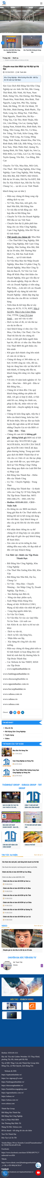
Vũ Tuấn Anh (17, 962)
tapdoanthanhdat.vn (21, 668)
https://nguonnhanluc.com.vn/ (13, 1093)
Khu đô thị (9, 728)
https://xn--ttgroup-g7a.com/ (12, 1078)
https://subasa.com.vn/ (10, 1100)
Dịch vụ (15, 58)
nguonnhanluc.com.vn (18, 684)
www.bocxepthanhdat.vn (14, 689)
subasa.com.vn (15, 694)
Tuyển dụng (9, 735)
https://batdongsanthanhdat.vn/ (13, 1082)
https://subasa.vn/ (8, 1096)
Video (7, 739)
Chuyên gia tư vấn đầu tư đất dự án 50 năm (17, 950)
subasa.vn (12, 699)
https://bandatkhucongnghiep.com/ (14, 1089)
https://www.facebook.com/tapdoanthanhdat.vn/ (18, 1172)
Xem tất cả (38, 855)
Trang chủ (6, 58)
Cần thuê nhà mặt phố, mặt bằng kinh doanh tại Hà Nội (20, 862)
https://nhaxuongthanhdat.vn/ (12, 1085)
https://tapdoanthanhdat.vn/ (12, 1075)
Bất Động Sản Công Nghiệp (15, 732)
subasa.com (13, 704)
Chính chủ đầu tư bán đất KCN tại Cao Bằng (16, 872)
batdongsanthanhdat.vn (18, 674)
